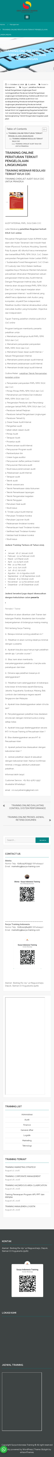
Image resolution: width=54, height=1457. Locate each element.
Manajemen (10, 87)
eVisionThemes (27, 1452)
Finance (27, 1125)
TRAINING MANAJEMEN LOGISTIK (20, 1206)
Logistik (27, 1135)
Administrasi (27, 1114)
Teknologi (27, 1146)
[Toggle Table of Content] (43, 129)
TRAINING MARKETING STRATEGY (20, 1167)
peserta (35, 597)
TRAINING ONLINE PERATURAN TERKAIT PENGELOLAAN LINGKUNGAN (25, 134)
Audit (27, 1120)
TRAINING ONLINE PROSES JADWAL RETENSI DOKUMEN (25, 818)
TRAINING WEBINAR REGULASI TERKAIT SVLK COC (27, 140)
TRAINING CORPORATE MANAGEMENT (23, 1176)
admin (33, 84)
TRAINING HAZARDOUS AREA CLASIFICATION (26, 1185)
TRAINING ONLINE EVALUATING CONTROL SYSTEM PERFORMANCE (27, 807)
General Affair (27, 1130)
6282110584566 (24, 927)
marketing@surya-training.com (26, 866)
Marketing (27, 1140)
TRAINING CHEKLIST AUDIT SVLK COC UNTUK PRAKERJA (28, 145)
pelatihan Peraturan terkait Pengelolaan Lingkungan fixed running (25, 90)
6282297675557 (24, 863)
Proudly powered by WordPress (18, 1449)
